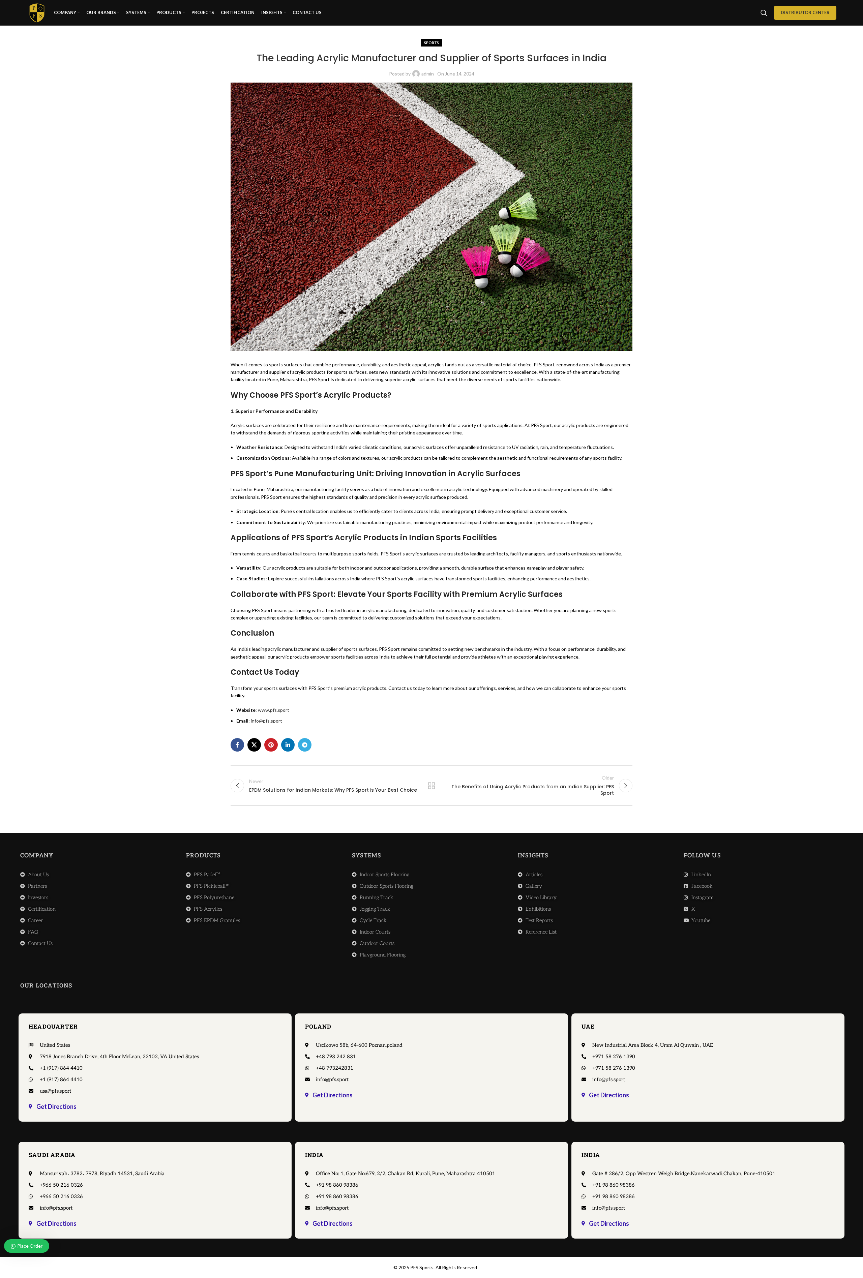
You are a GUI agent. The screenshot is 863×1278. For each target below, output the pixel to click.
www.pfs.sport (273, 710)
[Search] (764, 13)
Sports (431, 42)
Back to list (431, 785)
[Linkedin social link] (288, 745)
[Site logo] (37, 12)
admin (427, 74)
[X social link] (254, 745)
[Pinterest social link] (271, 745)
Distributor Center (805, 12)
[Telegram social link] (304, 745)
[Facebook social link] (237, 745)
